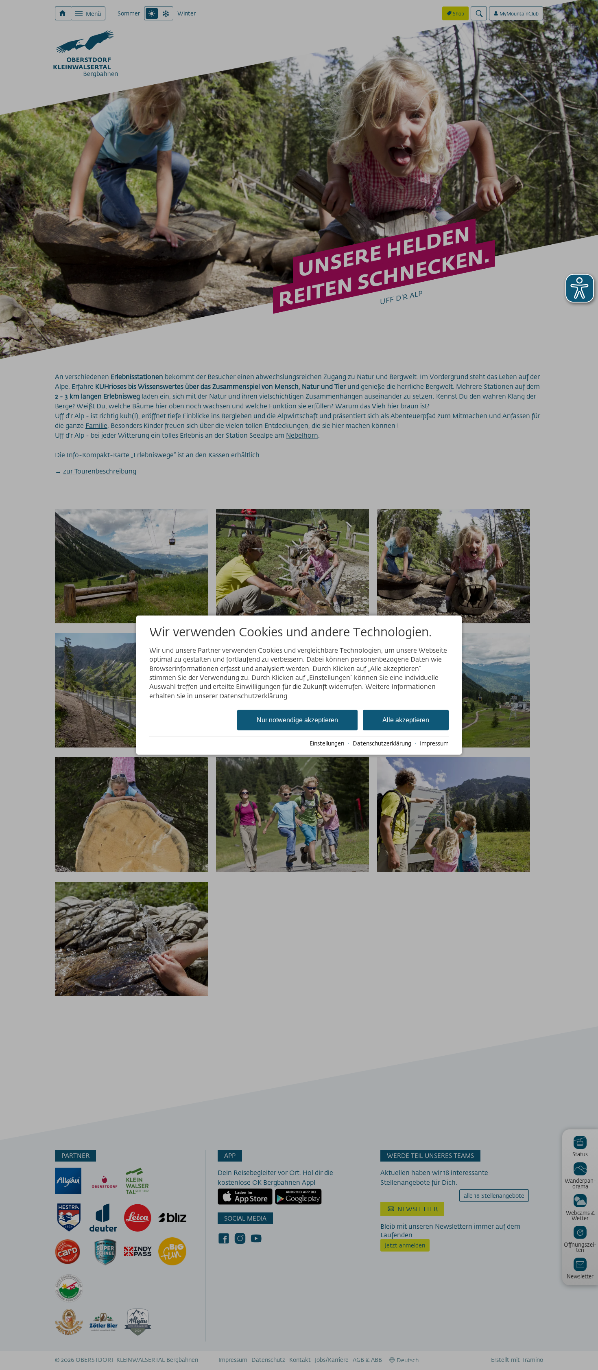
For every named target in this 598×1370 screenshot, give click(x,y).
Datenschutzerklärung (382, 743)
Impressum (434, 743)
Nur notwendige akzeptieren (297, 720)
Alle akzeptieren (405, 720)
